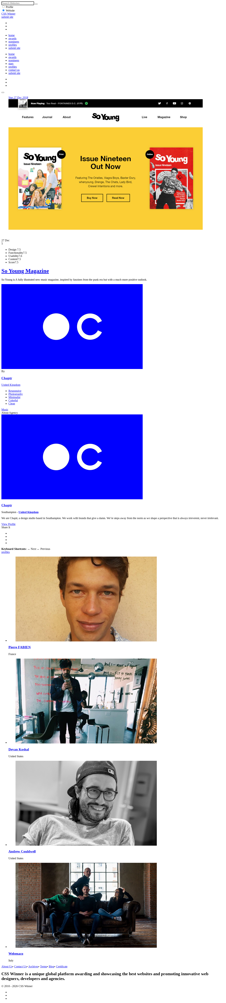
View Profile (8, 524)
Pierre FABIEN (19, 647)
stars (10, 63)
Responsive (14, 390)
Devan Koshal (18, 749)
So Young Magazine (25, 271)
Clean (11, 403)
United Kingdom (10, 384)
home (11, 35)
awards (12, 38)
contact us (14, 69)
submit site (7, 16)
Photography (15, 394)
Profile (9, 6)
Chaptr (6, 378)
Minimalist (14, 397)
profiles (12, 44)
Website (10, 10)
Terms (43, 966)
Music (4, 409)
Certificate (61, 966)
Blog (51, 966)
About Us (6, 966)
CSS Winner (8, 13)
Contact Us (20, 966)
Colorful (13, 400)
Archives (33, 966)
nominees (13, 41)
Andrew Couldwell (22, 851)
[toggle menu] (2, 92)
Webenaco (15, 953)
